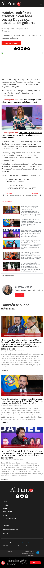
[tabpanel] (22, 238)
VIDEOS (5, 502)
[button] (41, 3)
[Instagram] (26, 496)
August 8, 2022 (30, 188)
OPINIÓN (5, 515)
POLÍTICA (5, 508)
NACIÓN (5, 505)
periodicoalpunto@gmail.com (26, 542)
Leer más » (4, 370)
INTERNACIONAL (8, 512)
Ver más (20, 295)
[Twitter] (22, 496)
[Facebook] (17, 496)
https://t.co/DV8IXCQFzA (15, 182)
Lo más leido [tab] (7, 202)
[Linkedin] (37, 552)
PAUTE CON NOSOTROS (9, 518)
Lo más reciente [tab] (8, 276)
